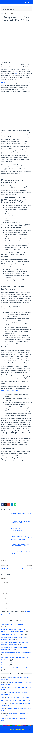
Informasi (9, 561)
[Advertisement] (16, 43)
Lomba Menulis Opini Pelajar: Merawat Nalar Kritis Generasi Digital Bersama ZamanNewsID (21, 537)
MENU (28, 2)
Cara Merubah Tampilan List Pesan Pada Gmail (24, 567)
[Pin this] (8, 504)
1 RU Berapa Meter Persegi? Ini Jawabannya (14, 624)
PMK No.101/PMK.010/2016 (9, 391)
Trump (3, 692)
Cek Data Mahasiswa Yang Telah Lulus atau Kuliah (16, 652)
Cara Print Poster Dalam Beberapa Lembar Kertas (15, 668)
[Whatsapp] (15, 504)
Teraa (3, 687)
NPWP (3, 83)
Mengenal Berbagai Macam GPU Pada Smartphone (8, 567)
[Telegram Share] (12, 504)
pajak (16, 73)
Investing (4, 700)
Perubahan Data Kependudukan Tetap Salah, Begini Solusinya (20, 545)
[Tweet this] (5, 504)
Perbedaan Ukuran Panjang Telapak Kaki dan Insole (21, 514)
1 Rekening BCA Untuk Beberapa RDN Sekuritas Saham (20, 521)
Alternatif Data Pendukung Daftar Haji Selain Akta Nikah (20, 529)
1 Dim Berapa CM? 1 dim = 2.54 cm (11, 634)
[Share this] (2, 504)
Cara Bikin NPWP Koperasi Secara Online (20, 552)
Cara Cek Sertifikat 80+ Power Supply (18, 697)
